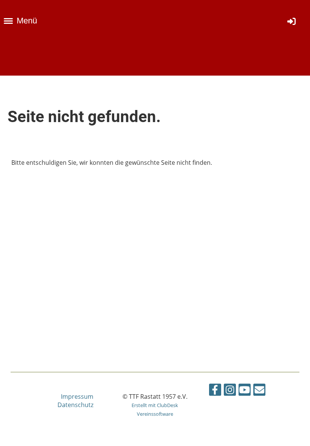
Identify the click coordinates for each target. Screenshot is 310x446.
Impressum (77, 396)
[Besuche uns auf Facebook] (215, 391)
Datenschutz (75, 405)
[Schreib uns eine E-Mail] (259, 391)
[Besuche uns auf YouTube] (245, 391)
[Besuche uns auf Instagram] (230, 391)
